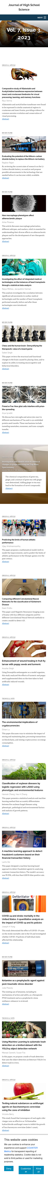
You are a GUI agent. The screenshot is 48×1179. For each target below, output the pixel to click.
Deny (9, 1168)
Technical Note (8, 698)
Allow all (40, 1170)
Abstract (5, 119)
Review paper (7, 133)
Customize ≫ (27, 1170)
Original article (8, 65)
